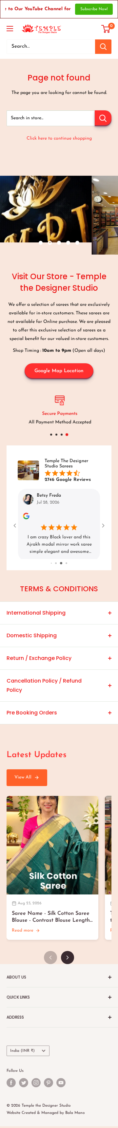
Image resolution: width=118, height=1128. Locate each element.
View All (22, 779)
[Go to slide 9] (61, 565)
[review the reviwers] (26, 518)
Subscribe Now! (94, 9)
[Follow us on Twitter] (23, 1084)
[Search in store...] (103, 118)
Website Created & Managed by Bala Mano (46, 1115)
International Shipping (36, 614)
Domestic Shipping (32, 637)
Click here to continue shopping (59, 138)
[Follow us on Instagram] (36, 1084)
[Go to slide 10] (66, 565)
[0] (106, 29)
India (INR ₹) (22, 1052)
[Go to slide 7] (51, 564)
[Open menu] (10, 28)
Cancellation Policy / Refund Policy (44, 686)
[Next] (67, 959)
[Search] (103, 46)
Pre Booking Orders (32, 714)
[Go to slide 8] (56, 565)
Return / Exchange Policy (39, 659)
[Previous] (50, 959)
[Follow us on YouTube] (61, 1084)
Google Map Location (59, 371)
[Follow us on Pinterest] (48, 1084)
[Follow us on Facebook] (11, 1084)
